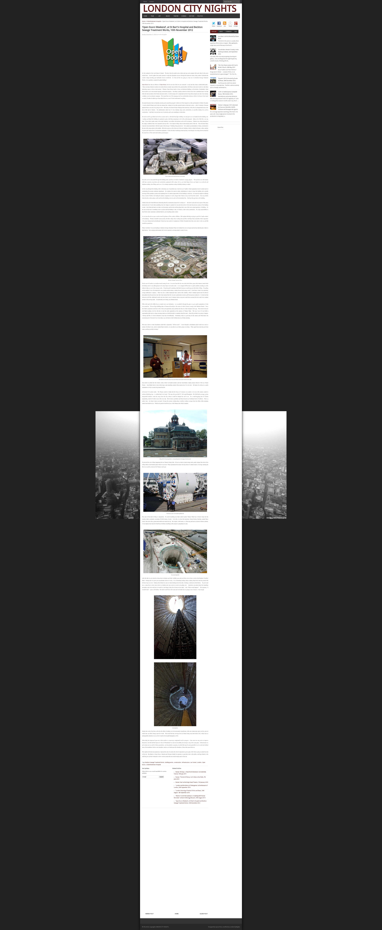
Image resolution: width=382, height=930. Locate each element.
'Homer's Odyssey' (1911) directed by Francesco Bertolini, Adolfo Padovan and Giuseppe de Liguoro (228, 107)
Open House (163, 84)
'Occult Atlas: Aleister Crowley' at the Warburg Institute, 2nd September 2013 (228, 52)
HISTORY (191, 16)
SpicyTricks (219, 927)
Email (230, 26)
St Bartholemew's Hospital (154, 21)
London (199, 762)
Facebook (219, 26)
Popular (214, 31)
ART (159, 16)
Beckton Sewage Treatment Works (154, 762)
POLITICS (200, 16)
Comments (228, 31)
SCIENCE (183, 16)
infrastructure (186, 762)
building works (169, 762)
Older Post (204, 913)
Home (143, 21)
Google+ (236, 26)
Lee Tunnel (193, 762)
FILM (152, 16)
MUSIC (168, 16)
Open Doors (145, 84)
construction (177, 762)
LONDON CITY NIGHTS (190, 8)
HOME (145, 16)
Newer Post (150, 913)
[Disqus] (171, 834)
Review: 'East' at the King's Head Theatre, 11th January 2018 (192, 782)
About (145, 1)
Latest (221, 31)
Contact (151, 1)
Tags (235, 31)
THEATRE (175, 16)
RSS (225, 26)
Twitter (213, 26)
